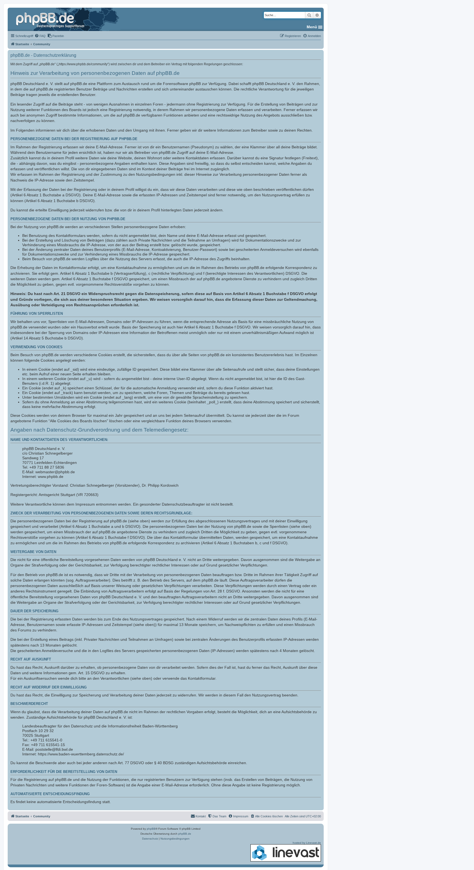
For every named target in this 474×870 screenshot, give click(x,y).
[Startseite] (50, 19)
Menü (312, 27)
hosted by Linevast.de (307, 842)
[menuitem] (40, 36)
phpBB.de (184, 833)
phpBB (151, 828)
